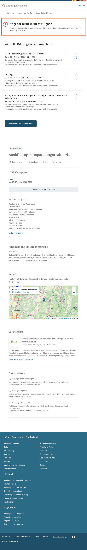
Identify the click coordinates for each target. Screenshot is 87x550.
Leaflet (47, 318)
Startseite (10, 13)
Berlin (6, 447)
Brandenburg (9, 451)
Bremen (7, 454)
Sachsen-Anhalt (46, 454)
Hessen (7, 461)
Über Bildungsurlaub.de (13, 524)
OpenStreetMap (65, 318)
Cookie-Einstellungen (60, 537)
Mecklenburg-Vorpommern (14, 465)
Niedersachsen (10, 469)
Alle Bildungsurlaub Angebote (21, 123)
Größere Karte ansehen (20, 292)
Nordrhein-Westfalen (41, 258)
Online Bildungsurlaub (13, 491)
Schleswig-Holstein (47, 458)
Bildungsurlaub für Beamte (15, 487)
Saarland (43, 451)
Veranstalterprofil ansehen (19, 359)
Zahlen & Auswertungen (13, 498)
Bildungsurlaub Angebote (25, 13)
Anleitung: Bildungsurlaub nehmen (18, 480)
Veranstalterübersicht (12, 517)
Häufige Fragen (10, 484)
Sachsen (43, 469)
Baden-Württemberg (16, 255)
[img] (43, 302)
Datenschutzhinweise (22, 537)
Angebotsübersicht (11, 521)
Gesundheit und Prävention (45, 13)
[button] (44, 301)
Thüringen (44, 461)
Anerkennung (9, 502)
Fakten (45, 537)
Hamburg (7, 458)
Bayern (42, 465)
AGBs (37, 537)
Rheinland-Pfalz (46, 447)
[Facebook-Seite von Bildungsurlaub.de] (73, 537)
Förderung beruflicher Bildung (16, 495)
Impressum (6, 537)
